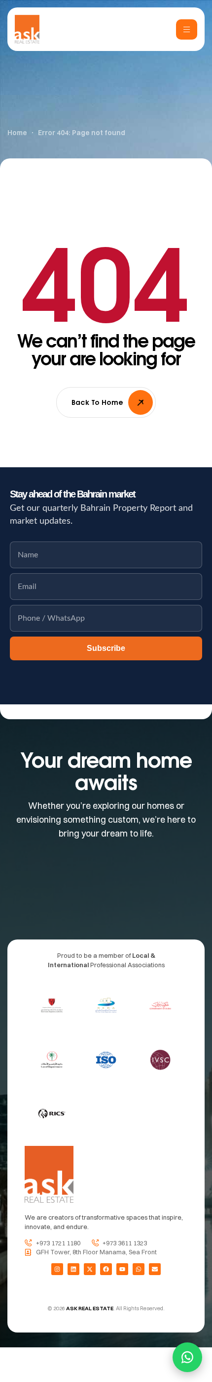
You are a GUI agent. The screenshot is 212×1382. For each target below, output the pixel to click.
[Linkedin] (73, 1269)
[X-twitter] (90, 1269)
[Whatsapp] (138, 1269)
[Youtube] (122, 1269)
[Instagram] (57, 1269)
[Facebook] (106, 1269)
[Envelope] (155, 1269)
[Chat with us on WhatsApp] (187, 1357)
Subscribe (106, 648)
